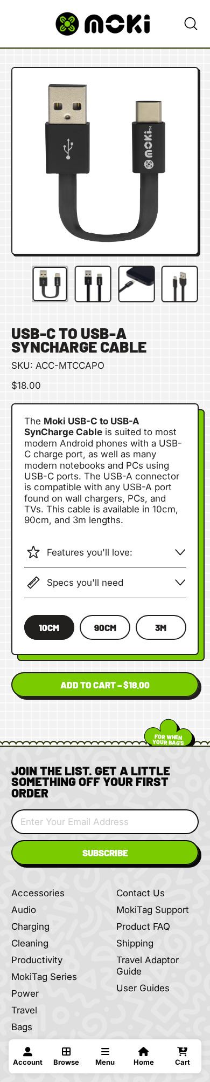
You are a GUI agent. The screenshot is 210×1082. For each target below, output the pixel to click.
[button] (191, 24)
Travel (24, 1010)
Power (25, 993)
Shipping (134, 943)
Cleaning (29, 943)
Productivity (36, 960)
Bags (21, 1027)
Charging (30, 926)
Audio (23, 909)
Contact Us (140, 893)
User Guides (143, 988)
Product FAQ (143, 926)
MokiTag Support (152, 909)
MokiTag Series (44, 976)
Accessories (38, 893)
